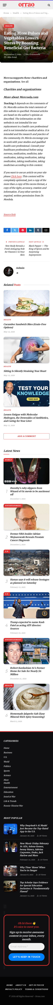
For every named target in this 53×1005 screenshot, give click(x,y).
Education (8, 792)
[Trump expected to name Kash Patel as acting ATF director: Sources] (26, 605)
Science (7, 775)
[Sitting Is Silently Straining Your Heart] (26, 350)
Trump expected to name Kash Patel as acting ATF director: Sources (27, 625)
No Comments (33, 54)
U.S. (7, 551)
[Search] (48, 5)
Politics (7, 766)
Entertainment (13, 506)
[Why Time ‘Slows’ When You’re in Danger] (10, 871)
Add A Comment (26, 436)
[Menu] (5, 5)
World (8, 460)
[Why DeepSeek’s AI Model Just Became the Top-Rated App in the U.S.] (10, 829)
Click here (16, 176)
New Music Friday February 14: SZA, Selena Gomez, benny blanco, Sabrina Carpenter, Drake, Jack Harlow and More (34, 849)
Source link (10, 214)
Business (8, 752)
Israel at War (9, 796)
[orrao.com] (26, 5)
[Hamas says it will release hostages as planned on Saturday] (26, 563)
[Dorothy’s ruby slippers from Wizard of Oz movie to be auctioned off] (26, 471)
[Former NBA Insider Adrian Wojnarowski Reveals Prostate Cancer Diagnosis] (26, 517)
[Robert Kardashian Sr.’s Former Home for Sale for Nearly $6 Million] (26, 651)
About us (20, 985)
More (6, 780)
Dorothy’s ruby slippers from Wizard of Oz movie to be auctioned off (29, 491)
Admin (20, 268)
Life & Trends (10, 801)
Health (9, 26)
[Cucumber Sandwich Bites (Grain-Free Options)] (26, 303)
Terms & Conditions (36, 989)
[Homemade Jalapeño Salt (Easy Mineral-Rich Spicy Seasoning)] (26, 697)
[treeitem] (26, 80)
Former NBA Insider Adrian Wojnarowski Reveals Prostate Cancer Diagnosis (27, 537)
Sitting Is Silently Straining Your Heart (25, 371)
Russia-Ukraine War (13, 805)
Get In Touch (36, 985)
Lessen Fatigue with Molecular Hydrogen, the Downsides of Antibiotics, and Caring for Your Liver (26, 417)
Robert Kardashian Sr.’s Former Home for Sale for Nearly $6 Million (27, 671)
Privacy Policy (13, 989)
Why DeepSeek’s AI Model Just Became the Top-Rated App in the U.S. (34, 828)
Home (6, 748)
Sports (7, 771)
